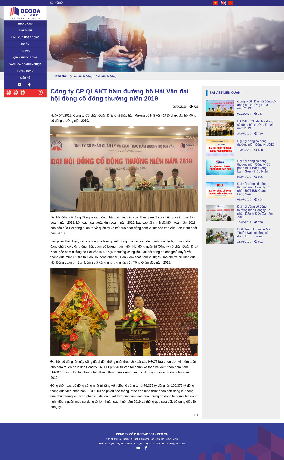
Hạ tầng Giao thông (17, 44)
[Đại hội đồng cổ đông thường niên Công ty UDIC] (241, 154)
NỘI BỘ (58, 3)
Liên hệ (25, 77)
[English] (223, 3)
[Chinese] (231, 3)
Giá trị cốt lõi (13, 64)
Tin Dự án (11, 50)
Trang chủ (25, 23)
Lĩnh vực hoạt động (25, 37)
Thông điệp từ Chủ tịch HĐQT (23, 30)
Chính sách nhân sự (17, 71)
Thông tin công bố (16, 57)
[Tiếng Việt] (216, 3)
